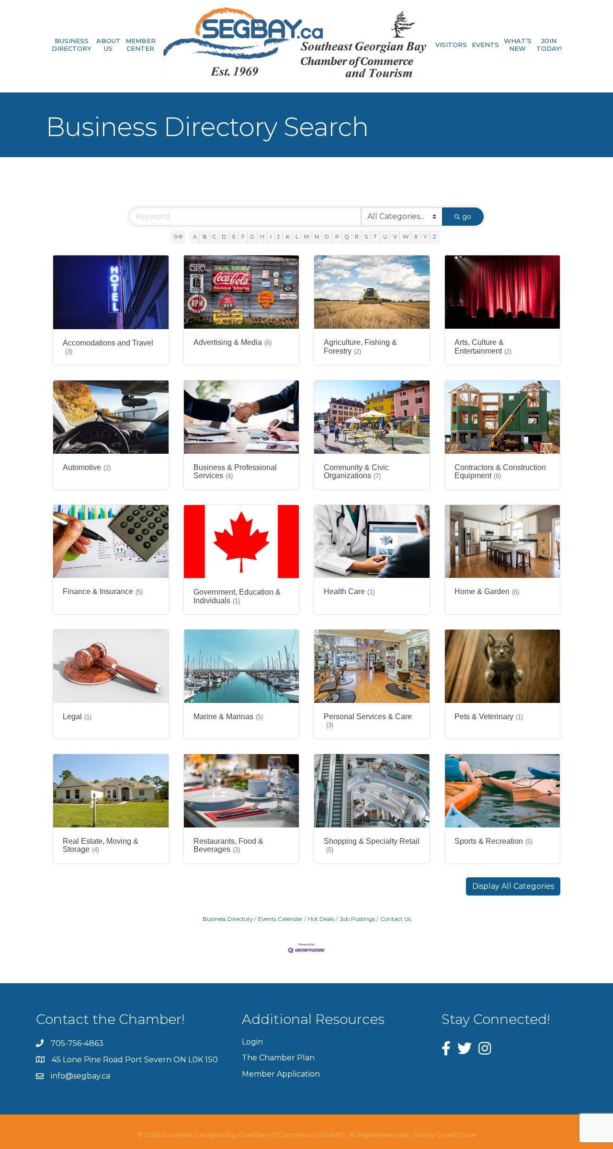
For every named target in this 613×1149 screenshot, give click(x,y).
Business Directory (71, 45)
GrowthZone (456, 1134)
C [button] (214, 236)
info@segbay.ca (80, 1075)
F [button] (243, 236)
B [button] (205, 236)
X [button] (416, 236)
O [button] (327, 236)
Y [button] (425, 236)
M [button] (306, 236)
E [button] (234, 236)
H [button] (262, 236)
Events (485, 44)
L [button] (296, 236)
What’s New (518, 45)
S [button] (366, 236)
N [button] (317, 236)
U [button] (385, 236)
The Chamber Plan (278, 1057)
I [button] (271, 236)
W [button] (406, 236)
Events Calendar (280, 918)
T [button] (375, 236)
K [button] (288, 236)
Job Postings (357, 918)
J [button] (278, 236)
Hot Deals (321, 918)
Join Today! (549, 45)
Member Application (281, 1074)
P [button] (337, 236)
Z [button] (434, 236)
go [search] (466, 216)
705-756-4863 (77, 1043)
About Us (108, 45)
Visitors (451, 44)
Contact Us (395, 918)
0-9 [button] (178, 236)
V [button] (395, 236)
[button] (513, 886)
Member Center (140, 45)
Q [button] (347, 236)
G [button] (252, 236)
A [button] (195, 236)
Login (252, 1041)
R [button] (357, 236)
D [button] (224, 236)
